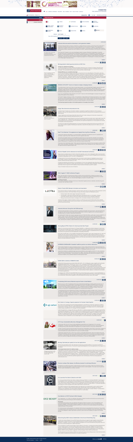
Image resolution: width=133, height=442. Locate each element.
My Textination (31, 15)
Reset (67, 38)
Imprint (41, 440)
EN (94, 15)
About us (38, 15)
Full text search (52, 36)
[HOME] (44, 11)
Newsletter (84, 15)
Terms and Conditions (30, 440)
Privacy (37, 440)
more (103, 59)
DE (92, 15)
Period (55, 34)
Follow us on (95, 439)
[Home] (34, 12)
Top (104, 439)
